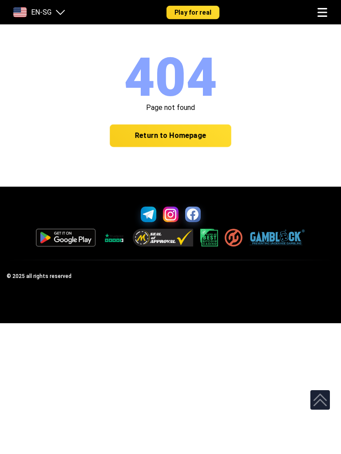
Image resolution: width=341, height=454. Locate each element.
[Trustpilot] (114, 238)
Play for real (193, 12)
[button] (322, 12)
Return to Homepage (170, 135)
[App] (66, 238)
